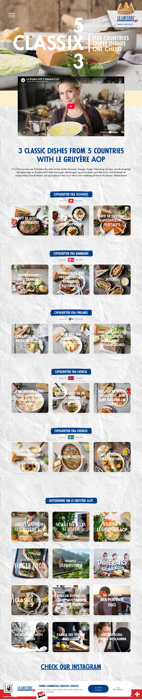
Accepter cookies (98, 689)
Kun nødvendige (118, 688)
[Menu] (11, 15)
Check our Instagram (71, 667)
